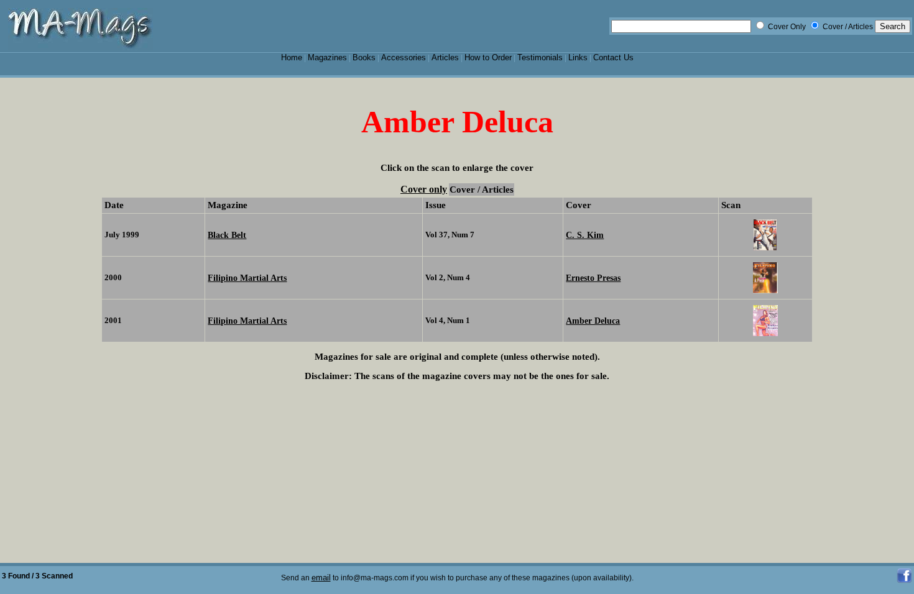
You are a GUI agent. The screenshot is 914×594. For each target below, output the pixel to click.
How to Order (488, 57)
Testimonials (540, 57)
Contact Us (613, 57)
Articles (445, 57)
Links (578, 57)
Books (364, 57)
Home (291, 57)
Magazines (327, 57)
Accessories (403, 57)
